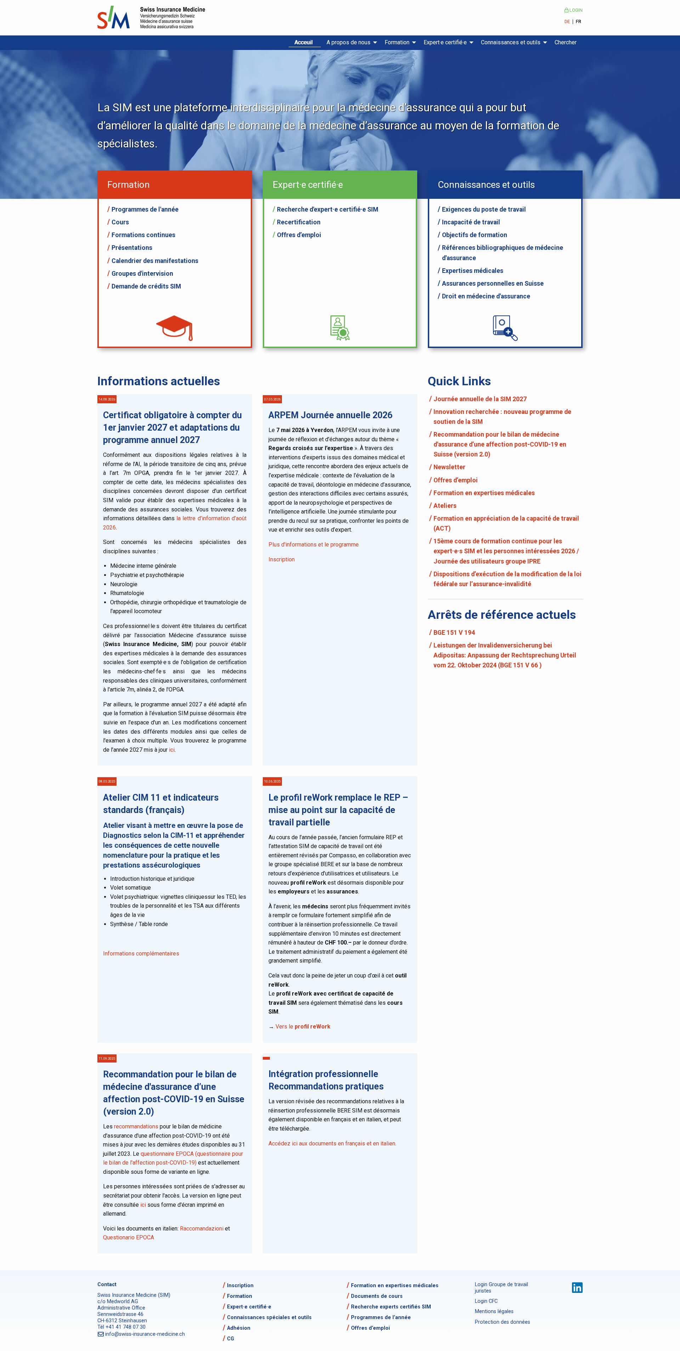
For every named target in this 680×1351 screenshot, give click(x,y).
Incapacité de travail (471, 222)
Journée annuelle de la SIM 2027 (480, 399)
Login (575, 10)
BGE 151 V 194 (454, 632)
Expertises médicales (472, 270)
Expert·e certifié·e (445, 42)
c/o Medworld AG (117, 1302)
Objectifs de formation (474, 235)
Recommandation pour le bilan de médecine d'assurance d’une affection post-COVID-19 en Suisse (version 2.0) (500, 444)
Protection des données (502, 1322)
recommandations (137, 1126)
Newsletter (449, 467)
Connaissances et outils (510, 42)
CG (230, 1339)
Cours (120, 222)
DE (567, 21)
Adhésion (238, 1328)
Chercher (566, 42)
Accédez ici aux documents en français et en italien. (332, 1143)
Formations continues (143, 235)
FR (578, 21)
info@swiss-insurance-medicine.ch (145, 1334)
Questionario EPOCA (128, 1237)
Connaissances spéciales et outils (269, 1317)
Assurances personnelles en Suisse (493, 283)
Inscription (281, 559)
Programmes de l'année (145, 209)
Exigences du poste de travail (484, 209)
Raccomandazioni (202, 1228)
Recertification (299, 222)
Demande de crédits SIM (146, 286)
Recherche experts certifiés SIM (391, 1307)
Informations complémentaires (141, 953)
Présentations (132, 247)
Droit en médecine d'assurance (486, 296)
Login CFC (486, 1301)
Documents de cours (377, 1296)
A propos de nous (348, 42)
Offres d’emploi (299, 235)
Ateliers (445, 505)
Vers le (303, 1026)
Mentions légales (494, 1311)
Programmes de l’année (381, 1317)
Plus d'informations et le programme (313, 544)
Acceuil (303, 42)
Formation (397, 42)
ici (172, 749)
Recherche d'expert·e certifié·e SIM (327, 209)
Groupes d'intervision (142, 273)
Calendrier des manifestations (155, 260)
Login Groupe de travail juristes (501, 1288)
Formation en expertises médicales (484, 493)
